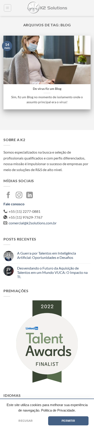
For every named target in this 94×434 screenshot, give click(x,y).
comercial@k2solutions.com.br (33, 223)
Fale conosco (13, 204)
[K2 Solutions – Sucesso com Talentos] (47, 8)
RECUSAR (25, 420)
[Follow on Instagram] (19, 195)
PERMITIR (68, 420)
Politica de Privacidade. (58, 410)
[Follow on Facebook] (8, 195)
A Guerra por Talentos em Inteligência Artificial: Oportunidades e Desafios (46, 255)
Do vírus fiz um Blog (47, 89)
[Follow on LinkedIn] (29, 195)
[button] (7, 8)
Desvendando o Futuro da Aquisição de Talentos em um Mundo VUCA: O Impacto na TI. (52, 272)
